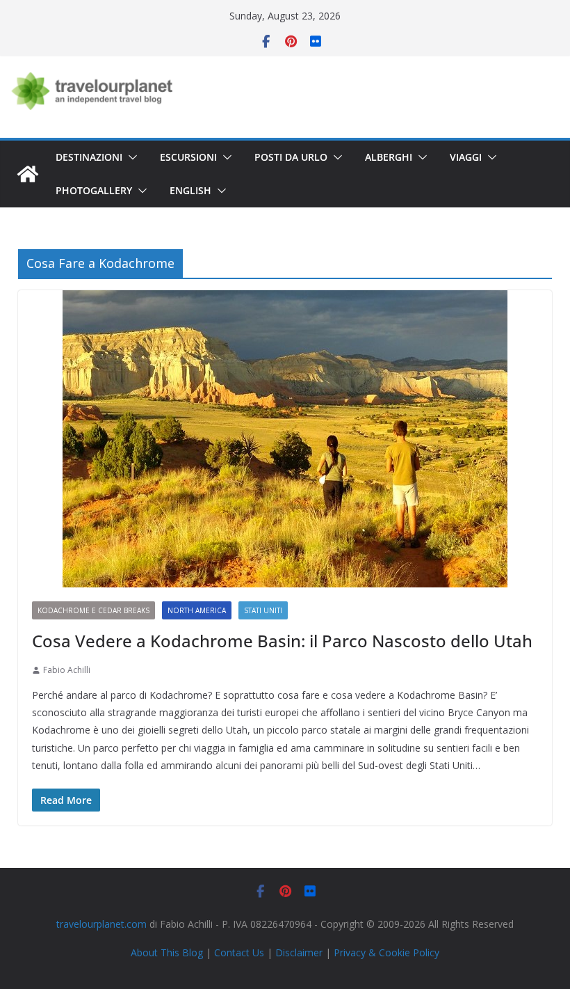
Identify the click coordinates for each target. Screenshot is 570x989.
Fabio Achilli (66, 670)
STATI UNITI (263, 610)
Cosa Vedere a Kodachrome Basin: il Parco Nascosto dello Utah (282, 640)
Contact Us (239, 952)
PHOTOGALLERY (94, 190)
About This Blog (167, 952)
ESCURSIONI (188, 157)
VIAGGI (466, 157)
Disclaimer (299, 952)
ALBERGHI (388, 157)
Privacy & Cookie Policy (386, 952)
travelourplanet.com (101, 924)
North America (197, 610)
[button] (130, 157)
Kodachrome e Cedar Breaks (93, 610)
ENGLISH (190, 190)
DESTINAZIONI (89, 157)
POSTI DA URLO (290, 157)
